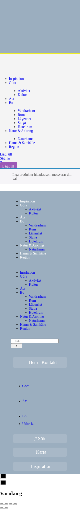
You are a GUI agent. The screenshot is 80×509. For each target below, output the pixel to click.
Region (14, 147)
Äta (11, 99)
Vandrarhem (26, 111)
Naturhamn (26, 139)
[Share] (6, 504)
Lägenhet (24, 119)
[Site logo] (33, 61)
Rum (21, 115)
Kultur (22, 95)
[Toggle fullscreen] (10, 504)
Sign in (5, 158)
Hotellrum (25, 127)
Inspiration (16, 79)
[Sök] (16, 345)
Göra (12, 83)
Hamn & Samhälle (22, 143)
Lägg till (6, 154)
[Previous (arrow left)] (2, 508)
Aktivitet (24, 91)
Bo (11, 103)
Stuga (22, 123)
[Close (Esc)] (2, 504)
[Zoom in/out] (15, 504)
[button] (40, 265)
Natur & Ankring (21, 131)
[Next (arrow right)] (6, 508)
